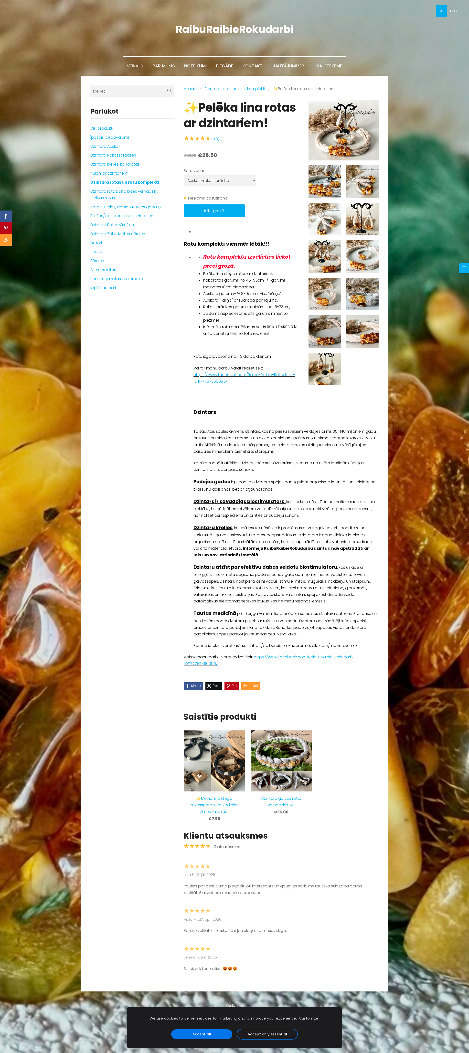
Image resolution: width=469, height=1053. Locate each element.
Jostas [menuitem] (96, 251)
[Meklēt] (170, 91)
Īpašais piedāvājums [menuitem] (110, 137)
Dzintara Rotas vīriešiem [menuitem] (112, 225)
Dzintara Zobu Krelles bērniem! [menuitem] (119, 234)
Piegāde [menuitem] (224, 66)
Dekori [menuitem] (96, 243)
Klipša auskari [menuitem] (103, 288)
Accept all (201, 1034)
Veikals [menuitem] (135, 66)
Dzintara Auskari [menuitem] (105, 146)
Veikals (190, 89)
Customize (308, 1018)
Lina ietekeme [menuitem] (327, 66)
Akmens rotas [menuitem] (103, 270)
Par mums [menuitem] (163, 66)
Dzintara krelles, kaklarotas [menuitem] (115, 164)
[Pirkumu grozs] (464, 268)
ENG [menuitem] (453, 11)
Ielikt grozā (214, 211)
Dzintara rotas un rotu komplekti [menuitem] (124, 182)
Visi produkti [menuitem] (101, 128)
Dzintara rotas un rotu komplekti (235, 89)
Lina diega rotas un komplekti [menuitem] (118, 279)
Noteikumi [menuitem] (195, 66)
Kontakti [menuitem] (253, 66)
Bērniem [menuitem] (98, 260)
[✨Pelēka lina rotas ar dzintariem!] (325, 181)
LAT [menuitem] (441, 11)
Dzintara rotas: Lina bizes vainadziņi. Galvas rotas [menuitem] (124, 195)
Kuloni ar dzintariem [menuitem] (109, 173)
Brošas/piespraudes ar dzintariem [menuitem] (122, 216)
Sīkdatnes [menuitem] (234, 1005)
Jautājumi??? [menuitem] (288, 66)
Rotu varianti (196, 170)
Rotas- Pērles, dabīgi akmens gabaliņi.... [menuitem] (127, 207)
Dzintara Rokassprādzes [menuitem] (113, 155)
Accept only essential (267, 1034)
